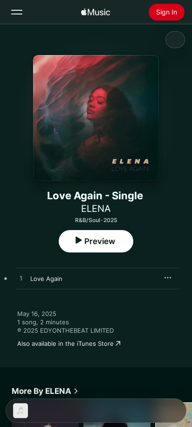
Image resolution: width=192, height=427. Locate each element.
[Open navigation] (17, 12)
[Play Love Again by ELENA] (21, 278)
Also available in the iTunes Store (65, 343)
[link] (45, 391)
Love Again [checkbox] (46, 278)
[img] (95, 12)
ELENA (96, 208)
